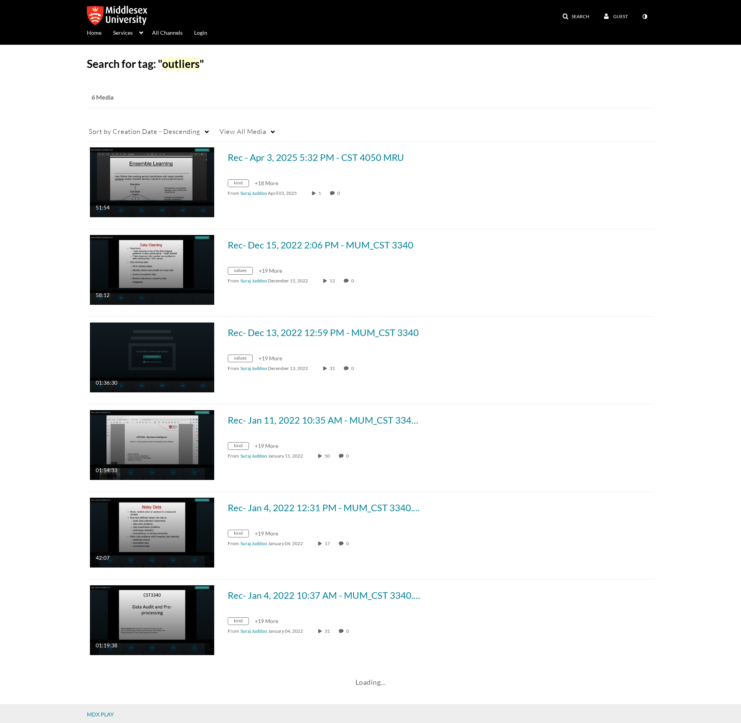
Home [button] (94, 32)
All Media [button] (243, 131)
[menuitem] (100, 32)
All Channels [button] (167, 32)
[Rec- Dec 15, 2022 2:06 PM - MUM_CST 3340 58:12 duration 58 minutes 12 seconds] (152, 269)
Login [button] (200, 32)
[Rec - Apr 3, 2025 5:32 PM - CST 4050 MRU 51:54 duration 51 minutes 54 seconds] (152, 181)
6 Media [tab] (102, 97)
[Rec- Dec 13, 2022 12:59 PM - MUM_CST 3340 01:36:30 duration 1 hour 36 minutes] (152, 356)
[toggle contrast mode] (644, 17)
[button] (575, 17)
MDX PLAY (100, 714)
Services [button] (123, 32)
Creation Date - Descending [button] (144, 131)
